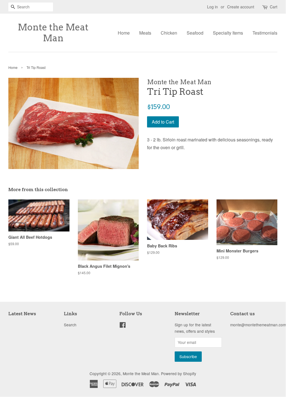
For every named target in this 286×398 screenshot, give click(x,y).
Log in (212, 6)
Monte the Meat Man (53, 32)
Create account (240, 6)
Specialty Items (228, 33)
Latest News (22, 313)
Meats (145, 33)
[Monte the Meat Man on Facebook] (122, 326)
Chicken (169, 33)
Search (70, 324)
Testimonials (265, 33)
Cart (273, 6)
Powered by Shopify (178, 373)
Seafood (195, 33)
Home (124, 33)
